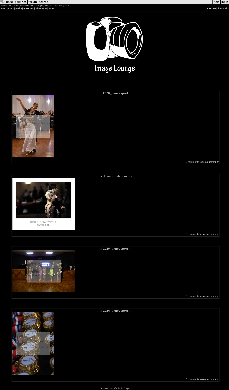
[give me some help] (216, 3)
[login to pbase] (225, 3)
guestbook (29, 8)
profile (18, 8)
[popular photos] (130, 3)
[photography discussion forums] (33, 3)
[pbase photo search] (43, 3)
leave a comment (209, 162)
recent (52, 8)
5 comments (192, 234)
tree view (211, 8)
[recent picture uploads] (21, 3)
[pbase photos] (7, 3)
